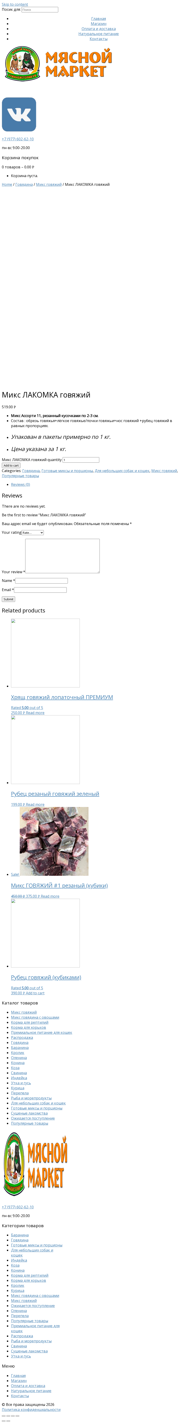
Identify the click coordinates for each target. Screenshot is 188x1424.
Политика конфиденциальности (31, 1409)
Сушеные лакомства (29, 1113)
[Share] (8, 1416)
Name (8, 580)
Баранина (20, 1047)
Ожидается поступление (33, 1118)
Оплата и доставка (99, 28)
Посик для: (11, 9)
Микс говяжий (49, 184)
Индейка (19, 1077)
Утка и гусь (21, 1082)
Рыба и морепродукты (31, 1098)
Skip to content (15, 4)
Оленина (19, 1057)
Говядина (24, 184)
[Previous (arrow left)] (4, 1421)
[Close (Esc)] (4, 1416)
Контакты (99, 38)
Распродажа (22, 1037)
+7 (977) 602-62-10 (18, 139)
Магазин (98, 23)
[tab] (98, 484)
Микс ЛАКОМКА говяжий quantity (32, 459)
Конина (18, 1062)
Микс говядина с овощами (35, 1017)
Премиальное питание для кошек (41, 1032)
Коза (15, 1067)
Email (8, 589)
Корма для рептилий (29, 1022)
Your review (13, 571)
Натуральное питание (98, 33)
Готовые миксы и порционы (67, 470)
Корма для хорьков (28, 1027)
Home (7, 184)
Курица (17, 1087)
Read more (35, 712)
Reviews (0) (20, 484)
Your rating (12, 532)
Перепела (20, 1093)
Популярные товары (20, 475)
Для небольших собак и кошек (122, 470)
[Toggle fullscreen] (13, 1416)
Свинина (19, 1072)
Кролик (17, 1052)
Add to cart (11, 465)
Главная (98, 18)
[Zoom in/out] (17, 1416)
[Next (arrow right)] (8, 1421)
